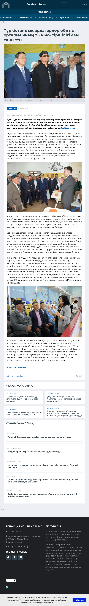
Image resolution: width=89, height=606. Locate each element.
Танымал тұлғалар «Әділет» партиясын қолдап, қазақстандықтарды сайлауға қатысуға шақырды (44, 481)
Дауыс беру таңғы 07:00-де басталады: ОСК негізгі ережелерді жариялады (64, 399)
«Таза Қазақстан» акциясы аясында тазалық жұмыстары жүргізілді (23, 413)
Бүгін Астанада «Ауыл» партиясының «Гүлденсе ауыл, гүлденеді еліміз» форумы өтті (42, 495)
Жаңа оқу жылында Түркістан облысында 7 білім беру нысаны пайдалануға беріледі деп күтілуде (64, 413)
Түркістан (12, 108)
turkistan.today (42, 17)
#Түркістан (11, 368)
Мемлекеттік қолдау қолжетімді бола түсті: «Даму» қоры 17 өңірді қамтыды (22, 399)
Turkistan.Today (18, 376)
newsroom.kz (21, 17)
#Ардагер (22, 368)
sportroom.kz (62, 17)
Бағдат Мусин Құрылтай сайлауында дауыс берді (34, 452)
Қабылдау (79, 600)
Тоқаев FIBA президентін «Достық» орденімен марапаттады (39, 437)
